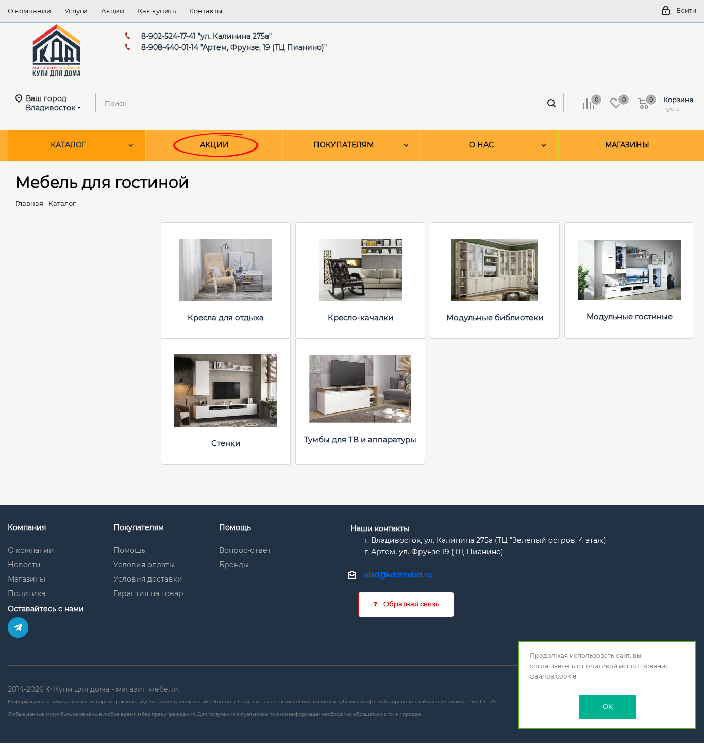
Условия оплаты (144, 564)
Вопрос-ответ (245, 550)
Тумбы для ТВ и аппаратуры (360, 439)
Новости (24, 564)
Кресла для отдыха (226, 317)
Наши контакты (379, 528)
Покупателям (138, 527)
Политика (26, 593)
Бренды (234, 564)
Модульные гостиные (629, 316)
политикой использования (625, 666)
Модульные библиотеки (494, 317)
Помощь (129, 550)
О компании (31, 550)
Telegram (18, 627)
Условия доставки (147, 579)
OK (607, 706)
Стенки (225, 443)
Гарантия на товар (148, 593)
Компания (27, 527)
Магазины (26, 579)
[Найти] (551, 103)
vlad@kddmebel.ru (398, 575)
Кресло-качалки (360, 317)
